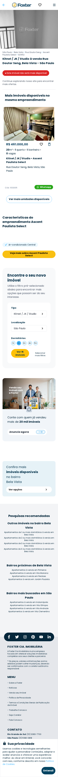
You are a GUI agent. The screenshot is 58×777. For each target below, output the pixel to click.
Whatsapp (45, 187)
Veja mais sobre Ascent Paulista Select (29, 254)
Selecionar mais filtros (40, 354)
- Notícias (12, 687)
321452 (21, 54)
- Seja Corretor (14, 715)
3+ (24, 343)
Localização (18, 322)
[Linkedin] (49, 637)
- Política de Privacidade (19, 697)
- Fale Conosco (14, 720)
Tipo (13, 307)
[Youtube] (41, 637)
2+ (19, 343)
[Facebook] (9, 637)
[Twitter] (17, 637)
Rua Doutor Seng (33, 52)
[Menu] (54, 5)
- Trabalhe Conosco (17, 710)
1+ (13, 343)
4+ (30, 343)
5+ (35, 343)
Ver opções (15, 489)
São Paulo (7, 52)
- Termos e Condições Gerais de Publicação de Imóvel (28, 703)
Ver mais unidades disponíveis (29, 199)
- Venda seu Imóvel (16, 692)
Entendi (48, 770)
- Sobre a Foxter (14, 683)
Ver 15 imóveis (20, 353)
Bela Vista (18, 52)
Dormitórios (18, 338)
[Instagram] (25, 637)
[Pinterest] (33, 637)
